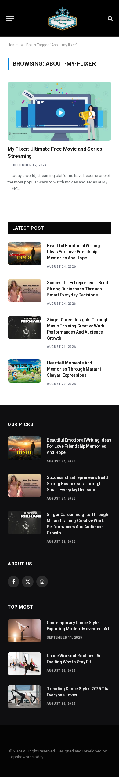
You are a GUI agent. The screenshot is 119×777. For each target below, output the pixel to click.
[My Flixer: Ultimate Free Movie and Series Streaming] (59, 111)
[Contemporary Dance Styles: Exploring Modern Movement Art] (24, 630)
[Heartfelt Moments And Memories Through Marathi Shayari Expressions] (24, 371)
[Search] (109, 18)
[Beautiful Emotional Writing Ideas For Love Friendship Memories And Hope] (24, 253)
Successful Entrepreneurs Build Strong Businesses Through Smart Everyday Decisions (77, 288)
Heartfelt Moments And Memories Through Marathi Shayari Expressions (74, 369)
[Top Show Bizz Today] (62, 18)
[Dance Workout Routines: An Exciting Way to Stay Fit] (24, 663)
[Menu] (10, 18)
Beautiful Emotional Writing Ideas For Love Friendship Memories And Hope (73, 251)
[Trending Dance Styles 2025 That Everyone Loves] (24, 696)
